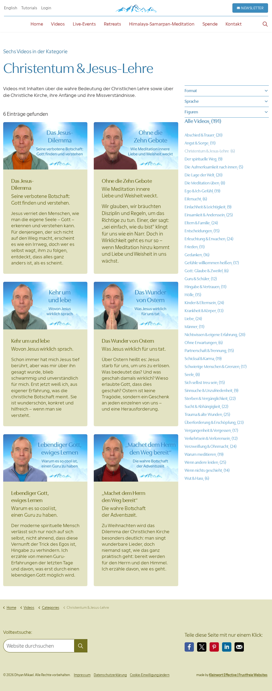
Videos (58, 24)
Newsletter (252, 8)
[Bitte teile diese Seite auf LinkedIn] (226, 647)
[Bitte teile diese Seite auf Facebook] (189, 647)
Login (46, 8)
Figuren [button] (191, 112)
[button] (80, 645)
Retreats (112, 24)
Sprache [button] (192, 101)
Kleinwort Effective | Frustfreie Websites (238, 675)
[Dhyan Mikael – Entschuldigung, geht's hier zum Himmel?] (136, 9)
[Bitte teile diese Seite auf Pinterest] (214, 647)
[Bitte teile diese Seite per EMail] (239, 647)
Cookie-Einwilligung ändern (149, 675)
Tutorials (29, 8)
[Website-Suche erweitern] (265, 24)
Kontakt (234, 24)
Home (37, 24)
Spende (210, 24)
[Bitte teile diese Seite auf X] (201, 647)
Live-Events (84, 24)
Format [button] (191, 90)
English (10, 8)
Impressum (82, 675)
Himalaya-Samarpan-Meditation (161, 24)
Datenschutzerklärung (110, 675)
